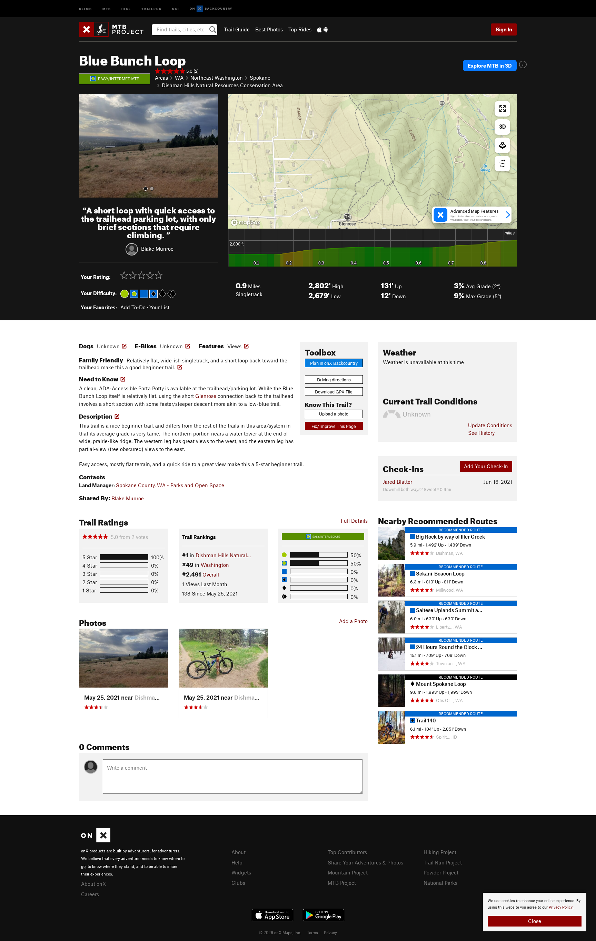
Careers (90, 894)
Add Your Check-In (486, 466)
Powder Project (441, 872)
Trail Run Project (443, 862)
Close (534, 921)
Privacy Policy (561, 907)
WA (179, 77)
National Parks (440, 883)
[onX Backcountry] (211, 9)
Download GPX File (333, 391)
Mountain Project (348, 872)
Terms (312, 932)
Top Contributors (347, 852)
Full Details (354, 521)
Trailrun (151, 8)
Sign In (504, 29)
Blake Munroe (157, 248)
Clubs (238, 883)
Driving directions (334, 379)
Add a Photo (353, 621)
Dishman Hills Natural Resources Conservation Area (222, 85)
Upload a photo (333, 414)
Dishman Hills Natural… (223, 555)
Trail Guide (237, 29)
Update (490, 425)
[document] (535, 912)
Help (236, 862)
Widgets (241, 872)
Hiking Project (440, 852)
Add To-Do (133, 307)
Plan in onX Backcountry (334, 363)
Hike (126, 8)
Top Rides (299, 29)
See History (481, 433)
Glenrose (205, 396)
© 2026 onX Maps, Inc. (280, 932)
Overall (210, 574)
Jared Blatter (397, 482)
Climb (85, 8)
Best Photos (269, 29)
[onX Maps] (95, 840)
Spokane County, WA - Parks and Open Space (170, 485)
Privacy (330, 932)
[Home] (114, 29)
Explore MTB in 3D (490, 65)
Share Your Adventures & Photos (365, 862)
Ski (175, 8)
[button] (86, 146)
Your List (159, 307)
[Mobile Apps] (322, 29)
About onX (93, 884)
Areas (161, 77)
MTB (106, 8)
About (238, 852)
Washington (215, 565)
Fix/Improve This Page (333, 426)
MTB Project (342, 883)
